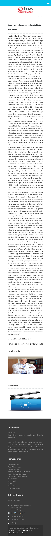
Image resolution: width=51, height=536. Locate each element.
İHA (23, 528)
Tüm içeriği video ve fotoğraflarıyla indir (25, 344)
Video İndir (13, 386)
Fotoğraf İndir (14, 351)
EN (42, 17)
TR (39, 17)
